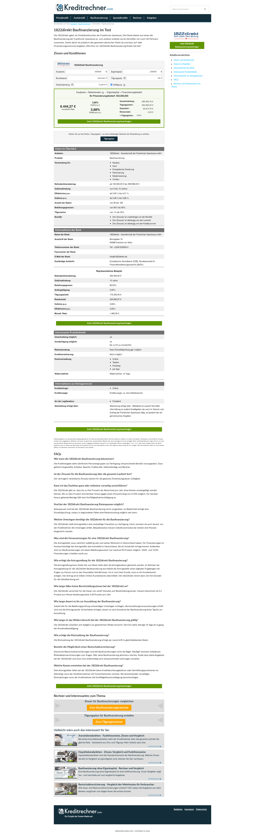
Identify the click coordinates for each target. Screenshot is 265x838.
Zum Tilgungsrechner (109, 721)
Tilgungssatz (116, 78)
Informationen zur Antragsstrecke (188, 76)
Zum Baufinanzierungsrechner (109, 707)
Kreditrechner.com (85, 9)
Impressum (189, 809)
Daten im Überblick (182, 64)
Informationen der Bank (184, 68)
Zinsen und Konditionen (184, 60)
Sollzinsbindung (63, 84)
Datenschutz (201, 809)
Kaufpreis (60, 71)
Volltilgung (117, 84)
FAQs (176, 80)
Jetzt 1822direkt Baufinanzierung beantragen (109, 121)
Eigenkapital (116, 71)
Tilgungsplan (109, 139)
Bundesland (61, 78)
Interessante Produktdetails (185, 72)
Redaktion (178, 809)
